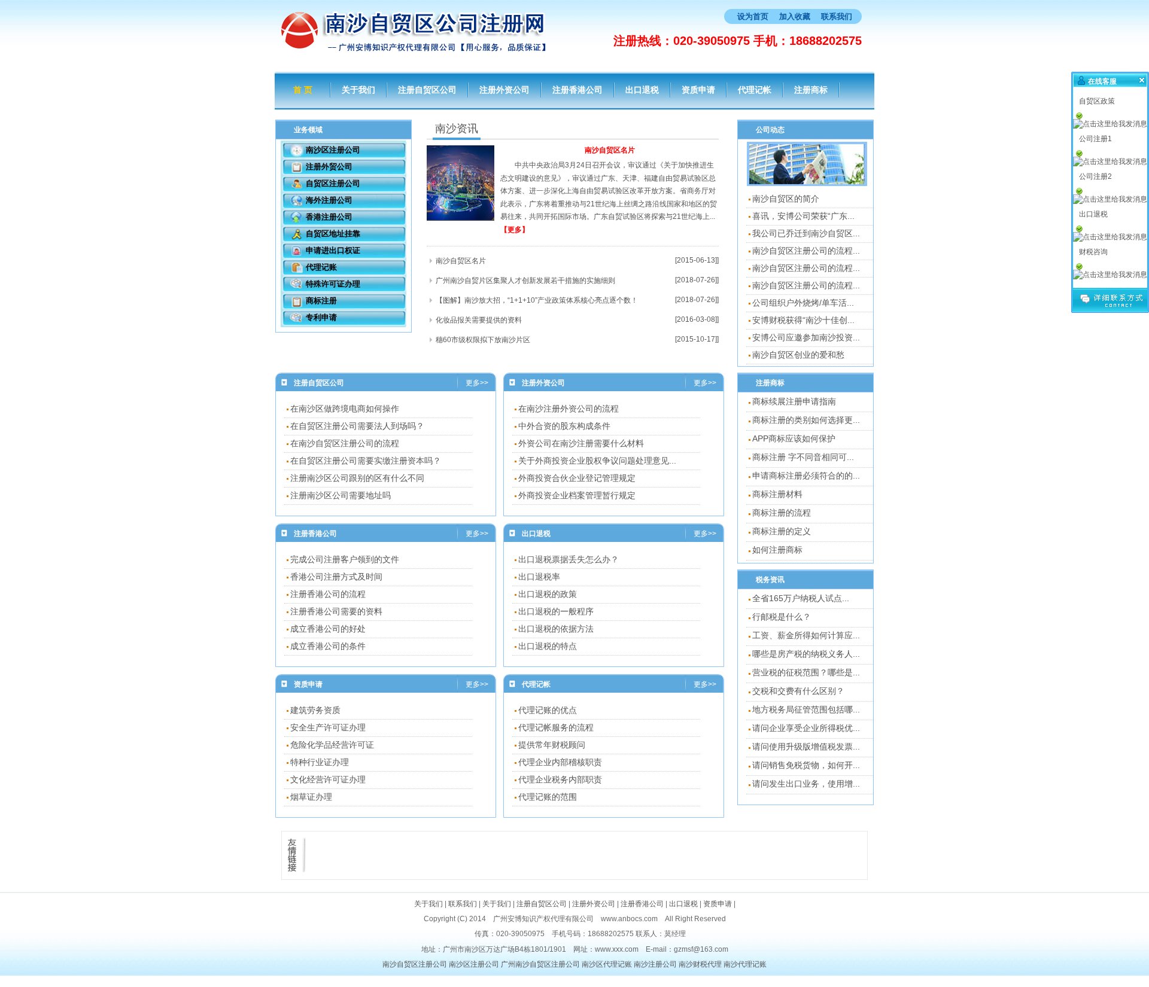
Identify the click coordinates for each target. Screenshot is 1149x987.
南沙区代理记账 (607, 964)
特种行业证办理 (319, 762)
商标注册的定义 (781, 531)
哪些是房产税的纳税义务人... (806, 654)
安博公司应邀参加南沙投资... (806, 337)
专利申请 (321, 317)
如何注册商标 (777, 550)
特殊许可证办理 (333, 283)
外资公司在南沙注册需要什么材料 (581, 443)
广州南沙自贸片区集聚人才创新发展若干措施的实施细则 (525, 280)
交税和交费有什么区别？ (798, 691)
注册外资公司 (504, 90)
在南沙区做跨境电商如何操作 (344, 408)
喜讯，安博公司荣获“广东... (803, 216)
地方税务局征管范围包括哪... (806, 709)
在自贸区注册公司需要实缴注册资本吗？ (365, 460)
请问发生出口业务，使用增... (806, 783)
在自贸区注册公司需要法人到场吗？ (357, 426)
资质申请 (698, 90)
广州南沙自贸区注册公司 (540, 964)
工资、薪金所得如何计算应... (806, 635)
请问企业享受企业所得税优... (806, 728)
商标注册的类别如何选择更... (806, 420)
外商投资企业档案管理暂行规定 (577, 495)
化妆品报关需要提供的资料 (479, 320)
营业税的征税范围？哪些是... (806, 672)
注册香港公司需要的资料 (336, 611)
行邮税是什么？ (781, 617)
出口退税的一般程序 (556, 611)
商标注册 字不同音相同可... (803, 457)
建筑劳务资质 (315, 710)
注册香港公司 (577, 90)
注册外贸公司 (329, 166)
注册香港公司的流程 (328, 594)
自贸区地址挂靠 (333, 233)
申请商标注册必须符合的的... (806, 475)
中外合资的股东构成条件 (564, 426)
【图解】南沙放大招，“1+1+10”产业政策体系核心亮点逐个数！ (537, 300)
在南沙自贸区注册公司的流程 (344, 443)
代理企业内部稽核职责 (560, 762)
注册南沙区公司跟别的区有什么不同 (357, 478)
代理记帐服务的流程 (556, 727)
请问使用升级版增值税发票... (806, 746)
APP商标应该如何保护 (793, 438)
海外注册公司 (329, 200)
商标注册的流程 (781, 512)
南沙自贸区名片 (610, 150)
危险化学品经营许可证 (332, 745)
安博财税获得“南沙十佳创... (803, 320)
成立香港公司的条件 (328, 646)
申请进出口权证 (333, 250)
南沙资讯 (456, 129)
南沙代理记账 (745, 964)
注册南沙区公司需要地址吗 (340, 495)
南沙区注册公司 (333, 149)
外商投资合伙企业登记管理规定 (577, 478)
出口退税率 (539, 576)
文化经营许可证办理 (328, 779)
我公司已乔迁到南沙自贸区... (806, 233)
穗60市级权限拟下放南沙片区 (483, 340)
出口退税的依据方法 (556, 628)
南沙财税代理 (700, 964)
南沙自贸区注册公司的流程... (806, 250)
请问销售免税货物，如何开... (806, 765)
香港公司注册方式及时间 (336, 576)
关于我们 (358, 90)
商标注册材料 (777, 494)
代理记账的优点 (547, 710)
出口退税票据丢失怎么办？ (568, 559)
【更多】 (514, 230)
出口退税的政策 (547, 594)
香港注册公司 (329, 216)
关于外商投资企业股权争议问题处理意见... (597, 460)
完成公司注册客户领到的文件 (344, 559)
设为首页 (752, 16)
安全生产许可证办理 (328, 727)
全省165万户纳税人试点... (800, 598)
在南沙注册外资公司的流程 (568, 408)
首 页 (302, 90)
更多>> (477, 383)
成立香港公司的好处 (328, 628)
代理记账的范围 (547, 797)
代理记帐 (754, 90)
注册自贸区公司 (427, 90)
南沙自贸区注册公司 (414, 964)
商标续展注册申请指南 (794, 401)
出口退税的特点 (547, 646)
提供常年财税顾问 (551, 745)
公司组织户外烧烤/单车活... (803, 302)
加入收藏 (794, 16)
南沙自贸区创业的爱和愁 (798, 355)
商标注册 (321, 300)
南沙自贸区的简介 (785, 198)
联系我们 (836, 16)
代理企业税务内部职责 (560, 779)
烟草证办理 (311, 797)
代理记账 (321, 267)
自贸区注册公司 (333, 183)
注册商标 (811, 90)
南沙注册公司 (655, 964)
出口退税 (642, 90)
